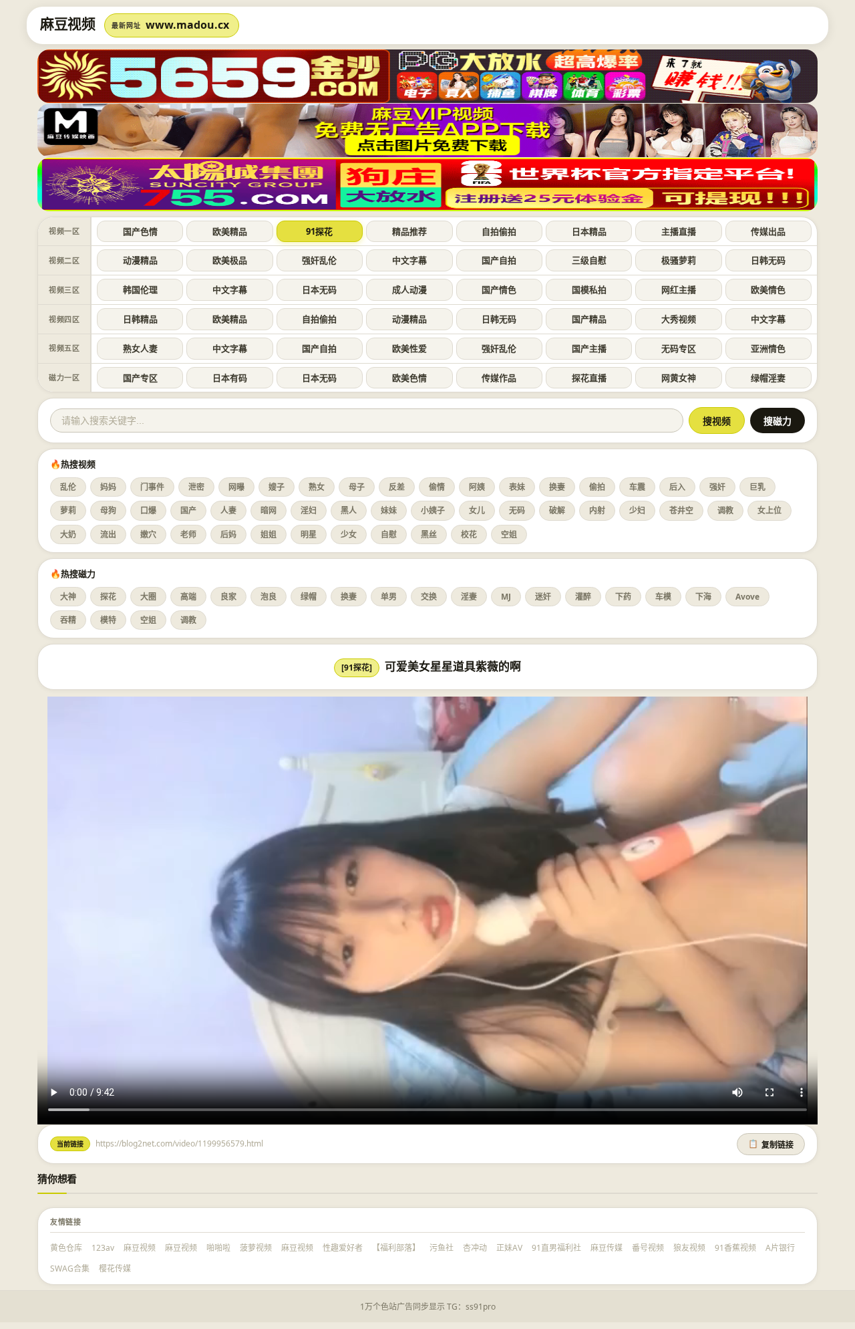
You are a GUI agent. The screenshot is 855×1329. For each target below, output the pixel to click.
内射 (597, 510)
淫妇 (309, 510)
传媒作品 (499, 378)
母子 (357, 487)
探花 (108, 596)
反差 (397, 487)
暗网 (269, 510)
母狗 (108, 510)
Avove (747, 596)
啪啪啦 (218, 1247)
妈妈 (108, 487)
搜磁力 (777, 421)
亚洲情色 (768, 348)
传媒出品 (768, 231)
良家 (228, 596)
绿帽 (309, 596)
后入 (677, 487)
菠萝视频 (256, 1247)
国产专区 (140, 378)
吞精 (68, 620)
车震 (637, 487)
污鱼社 (442, 1247)
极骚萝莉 (678, 260)
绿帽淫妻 (768, 378)
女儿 (477, 510)
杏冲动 (475, 1247)
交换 (429, 596)
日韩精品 (140, 319)
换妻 (557, 487)
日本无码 (319, 289)
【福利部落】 (396, 1247)
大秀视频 (678, 319)
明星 (309, 534)
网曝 (236, 487)
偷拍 (597, 487)
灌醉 (583, 596)
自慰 (389, 534)
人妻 (228, 510)
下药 (623, 596)
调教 (725, 510)
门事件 (152, 487)
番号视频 (648, 1247)
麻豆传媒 (606, 1247)
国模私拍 (589, 289)
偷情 (437, 487)
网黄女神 (678, 378)
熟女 (317, 487)
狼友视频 (689, 1247)
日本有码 (229, 378)
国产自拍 (499, 260)
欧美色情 (409, 378)
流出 (108, 534)
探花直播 (589, 378)
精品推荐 (409, 231)
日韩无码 (768, 260)
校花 (469, 534)
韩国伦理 (140, 289)
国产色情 (140, 231)
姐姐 (269, 534)
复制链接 (771, 1144)
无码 (517, 510)
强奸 (717, 487)
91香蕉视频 (735, 1247)
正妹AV (509, 1247)
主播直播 (678, 231)
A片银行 (780, 1247)
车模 (663, 596)
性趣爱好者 (343, 1247)
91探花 (319, 231)
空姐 (509, 534)
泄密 (196, 487)
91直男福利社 (556, 1247)
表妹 (517, 487)
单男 (389, 596)
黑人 (349, 510)
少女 (349, 534)
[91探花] (356, 667)
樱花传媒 (115, 1268)
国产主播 (589, 348)
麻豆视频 (140, 1247)
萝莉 (68, 510)
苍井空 (681, 510)
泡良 (269, 596)
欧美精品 (229, 231)
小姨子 (433, 510)
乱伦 (68, 487)
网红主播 (678, 289)
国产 (188, 510)
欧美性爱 (409, 348)
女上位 (769, 510)
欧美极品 (229, 260)
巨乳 (757, 487)
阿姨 (477, 487)
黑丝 (429, 534)
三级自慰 (589, 260)
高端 (188, 596)
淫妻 (469, 596)
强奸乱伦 (319, 260)
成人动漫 (409, 289)
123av (103, 1247)
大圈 (148, 596)
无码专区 (678, 348)
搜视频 (717, 421)
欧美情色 (768, 289)
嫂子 (277, 487)
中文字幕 (409, 260)
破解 (557, 510)
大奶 (68, 534)
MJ (506, 596)
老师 (188, 534)
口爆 (148, 510)
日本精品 (589, 231)
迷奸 (543, 596)
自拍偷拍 (499, 231)
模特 (108, 620)
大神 (68, 596)
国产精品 (589, 319)
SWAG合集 (70, 1268)
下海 (703, 596)
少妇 (637, 510)
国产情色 (499, 289)
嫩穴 (148, 534)
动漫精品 (140, 260)
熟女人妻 (140, 348)
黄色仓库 (66, 1247)
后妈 (228, 534)
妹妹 (389, 510)
